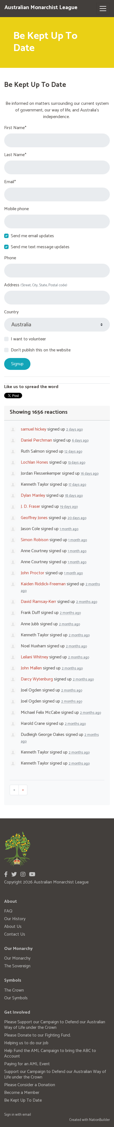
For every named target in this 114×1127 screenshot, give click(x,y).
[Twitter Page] (14, 874)
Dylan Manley (33, 495)
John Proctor (32, 573)
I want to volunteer (28, 339)
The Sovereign (17, 966)
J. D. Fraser (30, 506)
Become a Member (21, 1092)
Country (11, 312)
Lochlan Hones (34, 462)
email (26, 1115)
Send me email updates (32, 236)
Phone (10, 258)
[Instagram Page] (22, 874)
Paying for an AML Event (27, 1064)
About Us (13, 926)
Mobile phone (16, 209)
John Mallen (31, 668)
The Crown (14, 990)
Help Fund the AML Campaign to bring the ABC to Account (50, 1053)
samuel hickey (33, 429)
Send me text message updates (40, 247)
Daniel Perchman (36, 440)
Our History (14, 919)
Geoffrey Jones (34, 518)
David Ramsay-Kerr (38, 601)
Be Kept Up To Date (23, 1100)
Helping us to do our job (26, 1043)
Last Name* (15, 155)
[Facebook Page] (6, 874)
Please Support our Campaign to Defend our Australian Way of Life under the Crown (54, 1024)
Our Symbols (16, 998)
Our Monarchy (17, 958)
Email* (10, 182)
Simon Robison (34, 540)
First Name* (15, 128)
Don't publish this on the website (41, 350)
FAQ (8, 911)
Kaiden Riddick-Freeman (43, 584)
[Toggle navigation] (103, 8)
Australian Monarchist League (40, 7)
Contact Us (14, 934)
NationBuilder (99, 1120)
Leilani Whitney (34, 657)
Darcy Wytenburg (37, 679)
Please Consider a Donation (29, 1085)
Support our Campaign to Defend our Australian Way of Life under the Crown (55, 1074)
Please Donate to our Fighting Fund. (37, 1035)
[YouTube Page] (32, 874)
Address (35, 285)
